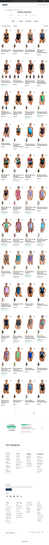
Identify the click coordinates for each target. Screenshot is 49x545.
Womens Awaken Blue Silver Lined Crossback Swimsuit (30, 337)
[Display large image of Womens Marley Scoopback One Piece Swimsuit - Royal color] (6, 107)
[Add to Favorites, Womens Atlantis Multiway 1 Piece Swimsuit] (10, 316)
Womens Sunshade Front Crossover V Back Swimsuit (29, 113)
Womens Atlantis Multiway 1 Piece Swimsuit (5, 337)
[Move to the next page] (34, 413)
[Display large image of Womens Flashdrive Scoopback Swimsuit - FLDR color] (26, 140)
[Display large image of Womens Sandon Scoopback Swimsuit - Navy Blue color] (18, 76)
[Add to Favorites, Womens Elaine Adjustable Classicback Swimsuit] (22, 124)
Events (17, 511)
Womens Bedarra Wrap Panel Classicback (5, 176)
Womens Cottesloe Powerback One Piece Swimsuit (30, 82)
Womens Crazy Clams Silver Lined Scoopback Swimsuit (30, 208)
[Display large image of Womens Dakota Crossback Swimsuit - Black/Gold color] (6, 76)
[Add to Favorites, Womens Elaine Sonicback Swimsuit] (34, 381)
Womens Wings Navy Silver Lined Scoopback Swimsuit (18, 273)
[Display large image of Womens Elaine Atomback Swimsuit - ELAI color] (38, 396)
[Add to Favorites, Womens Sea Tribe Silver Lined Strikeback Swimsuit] (46, 252)
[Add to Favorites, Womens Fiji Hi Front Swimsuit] (22, 284)
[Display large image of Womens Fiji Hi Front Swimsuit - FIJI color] (14, 299)
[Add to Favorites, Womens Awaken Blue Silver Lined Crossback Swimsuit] (34, 316)
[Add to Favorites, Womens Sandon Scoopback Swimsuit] (22, 61)
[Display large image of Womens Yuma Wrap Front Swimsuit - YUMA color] (2, 46)
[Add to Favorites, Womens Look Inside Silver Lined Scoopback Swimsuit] (10, 220)
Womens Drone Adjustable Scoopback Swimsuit (42, 51)
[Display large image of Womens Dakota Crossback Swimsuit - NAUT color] (9, 76)
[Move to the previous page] (15, 413)
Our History (19, 515)
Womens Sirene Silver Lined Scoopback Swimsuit (42, 240)
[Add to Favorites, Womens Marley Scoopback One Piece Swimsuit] (10, 92)
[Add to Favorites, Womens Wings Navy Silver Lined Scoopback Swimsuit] (22, 252)
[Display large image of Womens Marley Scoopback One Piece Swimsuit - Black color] (2, 107)
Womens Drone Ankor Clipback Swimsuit (5, 402)
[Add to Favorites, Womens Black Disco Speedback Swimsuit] (46, 92)
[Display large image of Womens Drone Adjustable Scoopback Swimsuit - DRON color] (38, 46)
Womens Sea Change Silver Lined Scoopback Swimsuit (30, 240)
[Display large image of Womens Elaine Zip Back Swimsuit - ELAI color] (14, 396)
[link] (7, 496)
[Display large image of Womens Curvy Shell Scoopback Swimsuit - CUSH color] (38, 203)
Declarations (40, 517)
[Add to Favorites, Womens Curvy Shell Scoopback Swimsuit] (46, 188)
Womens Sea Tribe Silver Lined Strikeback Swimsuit (42, 273)
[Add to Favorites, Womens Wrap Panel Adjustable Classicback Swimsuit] (22, 155)
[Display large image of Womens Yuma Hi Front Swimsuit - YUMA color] (26, 299)
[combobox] (6, 26)
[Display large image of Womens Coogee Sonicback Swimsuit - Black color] (2, 140)
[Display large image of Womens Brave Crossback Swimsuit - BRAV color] (38, 332)
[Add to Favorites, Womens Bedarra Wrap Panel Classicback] (10, 155)
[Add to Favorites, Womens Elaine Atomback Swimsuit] (46, 381)
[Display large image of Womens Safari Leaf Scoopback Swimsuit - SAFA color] (38, 140)
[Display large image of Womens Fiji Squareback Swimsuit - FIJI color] (38, 299)
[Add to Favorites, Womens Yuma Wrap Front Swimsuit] (10, 30)
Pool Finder (8, 522)
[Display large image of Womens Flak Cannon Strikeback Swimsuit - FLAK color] (14, 46)
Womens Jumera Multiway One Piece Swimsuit (18, 337)
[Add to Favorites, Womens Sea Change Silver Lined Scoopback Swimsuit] (34, 220)
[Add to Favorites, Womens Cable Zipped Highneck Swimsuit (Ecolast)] (46, 61)
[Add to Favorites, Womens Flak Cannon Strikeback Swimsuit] (22, 30)
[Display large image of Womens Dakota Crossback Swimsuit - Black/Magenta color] (2, 76)
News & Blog (19, 513)
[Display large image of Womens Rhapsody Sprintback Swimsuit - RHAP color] (26, 46)
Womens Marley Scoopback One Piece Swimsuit (6, 113)
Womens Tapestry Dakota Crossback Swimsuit (17, 113)
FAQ (7, 504)
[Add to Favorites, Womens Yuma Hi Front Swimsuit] (34, 284)
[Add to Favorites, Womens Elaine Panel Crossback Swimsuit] (46, 349)
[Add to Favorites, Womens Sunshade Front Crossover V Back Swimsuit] (34, 92)
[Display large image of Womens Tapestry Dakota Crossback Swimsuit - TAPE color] (14, 107)
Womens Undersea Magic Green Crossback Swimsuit (18, 369)
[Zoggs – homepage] (19, 5)
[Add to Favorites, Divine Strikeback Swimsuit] (34, 252)
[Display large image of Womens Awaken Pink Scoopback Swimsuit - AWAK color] (14, 203)
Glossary (8, 520)
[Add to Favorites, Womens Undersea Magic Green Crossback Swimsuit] (22, 349)
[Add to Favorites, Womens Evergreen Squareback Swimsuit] (46, 155)
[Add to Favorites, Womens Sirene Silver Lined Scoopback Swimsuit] (46, 220)
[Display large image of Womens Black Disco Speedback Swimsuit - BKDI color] (38, 107)
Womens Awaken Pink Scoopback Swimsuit (17, 208)
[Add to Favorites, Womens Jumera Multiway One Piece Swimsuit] (22, 316)
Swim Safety (30, 466)
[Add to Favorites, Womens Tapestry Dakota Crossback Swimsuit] (22, 92)
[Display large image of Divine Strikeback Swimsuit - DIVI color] (26, 267)
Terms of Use (40, 515)
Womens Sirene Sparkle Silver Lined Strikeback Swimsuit (6, 305)
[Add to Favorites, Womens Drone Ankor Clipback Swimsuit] (10, 381)
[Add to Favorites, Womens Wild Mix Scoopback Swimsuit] (10, 252)
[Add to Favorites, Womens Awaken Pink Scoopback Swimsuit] (22, 188)
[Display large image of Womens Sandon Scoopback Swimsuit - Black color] (14, 76)
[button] (43, 1)
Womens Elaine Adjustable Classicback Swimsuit (18, 145)
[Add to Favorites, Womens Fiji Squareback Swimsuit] (46, 284)
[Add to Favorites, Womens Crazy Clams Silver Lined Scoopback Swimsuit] (34, 188)
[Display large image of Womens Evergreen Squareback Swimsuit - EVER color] (38, 170)
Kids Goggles (19, 462)
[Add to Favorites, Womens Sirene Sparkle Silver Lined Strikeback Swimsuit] (10, 284)
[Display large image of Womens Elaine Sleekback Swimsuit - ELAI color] (26, 364)
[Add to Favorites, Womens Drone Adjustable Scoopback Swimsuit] (46, 30)
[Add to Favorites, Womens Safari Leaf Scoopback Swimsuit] (46, 124)
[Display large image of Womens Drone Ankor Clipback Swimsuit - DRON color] (2, 396)
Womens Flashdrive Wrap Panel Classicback (30, 176)
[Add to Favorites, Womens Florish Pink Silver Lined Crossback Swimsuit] (10, 349)
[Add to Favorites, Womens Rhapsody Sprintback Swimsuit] (34, 30)
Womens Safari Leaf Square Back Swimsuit (6, 208)
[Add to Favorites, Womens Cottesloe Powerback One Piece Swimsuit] (34, 61)
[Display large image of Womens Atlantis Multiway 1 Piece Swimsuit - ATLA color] (2, 332)
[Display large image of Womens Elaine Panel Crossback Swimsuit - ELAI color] (38, 364)
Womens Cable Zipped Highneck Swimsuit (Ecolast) (41, 82)
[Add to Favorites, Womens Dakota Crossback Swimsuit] (10, 61)
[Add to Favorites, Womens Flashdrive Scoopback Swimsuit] (34, 124)
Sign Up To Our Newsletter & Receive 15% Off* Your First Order (24, 1)
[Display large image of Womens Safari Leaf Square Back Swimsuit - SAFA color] (2, 203)
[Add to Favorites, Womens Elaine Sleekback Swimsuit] (34, 349)
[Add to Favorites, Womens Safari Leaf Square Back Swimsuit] (10, 188)
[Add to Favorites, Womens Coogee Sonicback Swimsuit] (10, 124)
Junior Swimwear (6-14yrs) (8, 466)
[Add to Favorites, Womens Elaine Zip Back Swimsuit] (22, 381)
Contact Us (8, 506)
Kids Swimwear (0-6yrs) (8, 471)
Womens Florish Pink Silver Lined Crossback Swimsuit (6, 369)
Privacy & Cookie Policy (39, 509)
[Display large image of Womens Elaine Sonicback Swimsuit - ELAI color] (26, 396)
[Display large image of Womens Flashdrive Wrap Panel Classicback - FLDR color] (26, 170)
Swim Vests (39, 469)
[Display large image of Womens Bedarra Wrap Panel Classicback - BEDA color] (2, 170)
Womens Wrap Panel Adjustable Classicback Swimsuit (18, 176)
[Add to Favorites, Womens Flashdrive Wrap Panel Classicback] (34, 155)
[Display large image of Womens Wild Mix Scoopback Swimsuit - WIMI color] (2, 267)
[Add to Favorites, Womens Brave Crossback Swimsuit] (46, 316)
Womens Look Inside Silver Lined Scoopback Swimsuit (6, 240)
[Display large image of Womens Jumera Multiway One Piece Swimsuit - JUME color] (14, 332)
